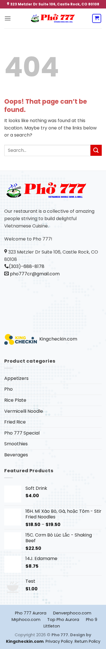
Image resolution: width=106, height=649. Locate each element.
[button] (7, 18)
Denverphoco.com (72, 613)
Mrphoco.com (26, 619)
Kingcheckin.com (57, 339)
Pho (8, 389)
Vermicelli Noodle (23, 411)
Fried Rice (15, 422)
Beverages (16, 455)
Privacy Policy (59, 641)
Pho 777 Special (22, 433)
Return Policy (87, 641)
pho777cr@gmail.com (34, 274)
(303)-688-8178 (26, 266)
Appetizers (16, 378)
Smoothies (16, 444)
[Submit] (96, 150)
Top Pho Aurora (63, 619)
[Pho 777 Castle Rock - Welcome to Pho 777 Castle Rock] (53, 18)
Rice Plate (15, 400)
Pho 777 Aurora (30, 613)
